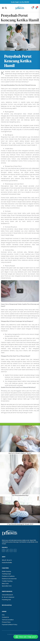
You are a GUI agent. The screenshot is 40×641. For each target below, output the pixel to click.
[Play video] (20, 291)
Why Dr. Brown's (7, 560)
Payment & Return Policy (9, 624)
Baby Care (5, 583)
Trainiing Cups (6, 574)
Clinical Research (7, 595)
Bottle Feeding (6, 571)
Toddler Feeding (7, 581)
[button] (6, 8)
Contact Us (5, 617)
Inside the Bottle (7, 562)
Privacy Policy (6, 622)
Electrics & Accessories (9, 579)
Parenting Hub (6, 600)
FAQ (3, 615)
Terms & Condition (8, 620)
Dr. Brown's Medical (8, 597)
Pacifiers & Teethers (8, 576)
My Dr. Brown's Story (7, 605)
